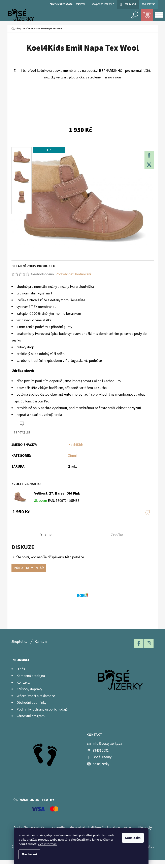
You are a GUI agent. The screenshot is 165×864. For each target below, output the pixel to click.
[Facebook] (149, 155)
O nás (20, 669)
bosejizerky (101, 763)
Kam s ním (43, 641)
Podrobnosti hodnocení (73, 274)
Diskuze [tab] (45, 535)
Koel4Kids (76, 444)
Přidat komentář (29, 568)
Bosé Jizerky (102, 757)
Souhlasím (133, 838)
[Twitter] (149, 164)
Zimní (72, 455)
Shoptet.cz (19, 641)
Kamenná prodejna (30, 675)
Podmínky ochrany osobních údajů (42, 709)
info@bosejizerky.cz (107, 743)
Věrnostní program (30, 716)
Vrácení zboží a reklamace (35, 695)
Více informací (47, 844)
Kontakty (23, 682)
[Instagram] (149, 643)
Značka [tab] (117, 535)
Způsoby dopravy (29, 689)
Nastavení (29, 854)
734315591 (101, 750)
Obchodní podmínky (31, 702)
